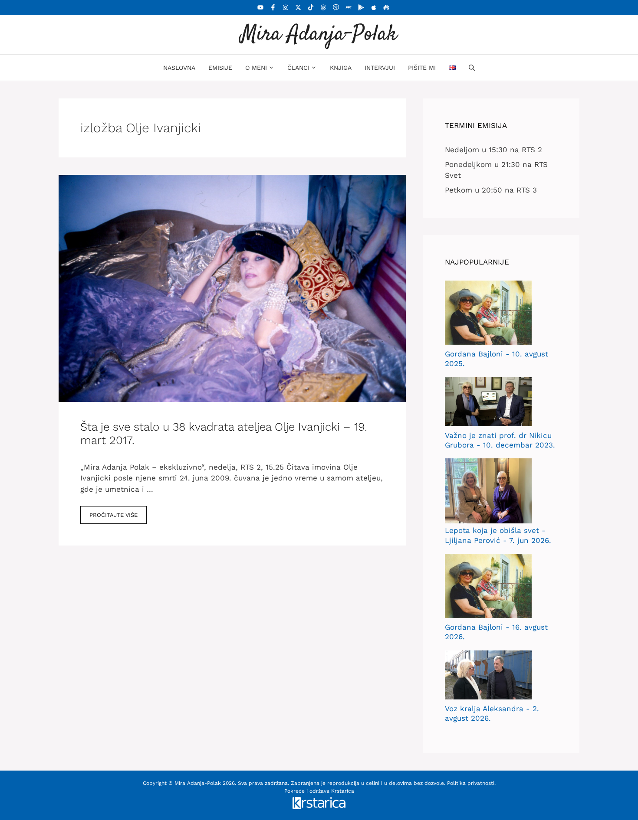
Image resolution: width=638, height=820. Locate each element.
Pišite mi (422, 67)
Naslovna (179, 67)
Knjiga (341, 67)
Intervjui (380, 67)
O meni (256, 67)
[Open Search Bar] (471, 68)
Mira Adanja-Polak (319, 34)
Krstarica (342, 791)
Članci (298, 67)
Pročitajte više (113, 515)
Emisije (220, 67)
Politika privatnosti (470, 783)
